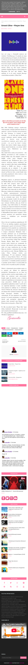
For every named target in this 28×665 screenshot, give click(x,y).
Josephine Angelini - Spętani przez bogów (16, 371)
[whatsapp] (17, 582)
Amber (7, 328)
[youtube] (24, 586)
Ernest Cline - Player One (14, 364)
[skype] (11, 586)
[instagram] (17, 586)
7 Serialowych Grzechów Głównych (17, 541)
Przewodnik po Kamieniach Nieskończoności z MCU (15, 515)
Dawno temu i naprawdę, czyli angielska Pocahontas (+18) (15, 508)
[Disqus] (14, 408)
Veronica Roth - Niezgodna (15, 377)
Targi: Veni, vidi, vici (13, 561)
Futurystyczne (14, 328)
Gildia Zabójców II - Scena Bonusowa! (12, 491)
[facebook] (4, 582)
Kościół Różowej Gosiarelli (14, 534)
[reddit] (24, 582)
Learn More (12, 11)
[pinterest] (4, 586)
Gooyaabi (22, 663)
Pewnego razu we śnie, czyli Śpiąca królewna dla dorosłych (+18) (16, 548)
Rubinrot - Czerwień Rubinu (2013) (16, 554)
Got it (18, 11)
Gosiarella (4, 28)
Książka (21, 328)
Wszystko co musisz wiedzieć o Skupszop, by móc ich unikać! (16, 521)
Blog (10, 663)
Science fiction (12, 21)
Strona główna (4, 21)
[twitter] (11, 582)
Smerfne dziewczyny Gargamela (16, 567)
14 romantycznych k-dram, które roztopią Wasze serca (16, 528)
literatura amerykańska (8, 329)
